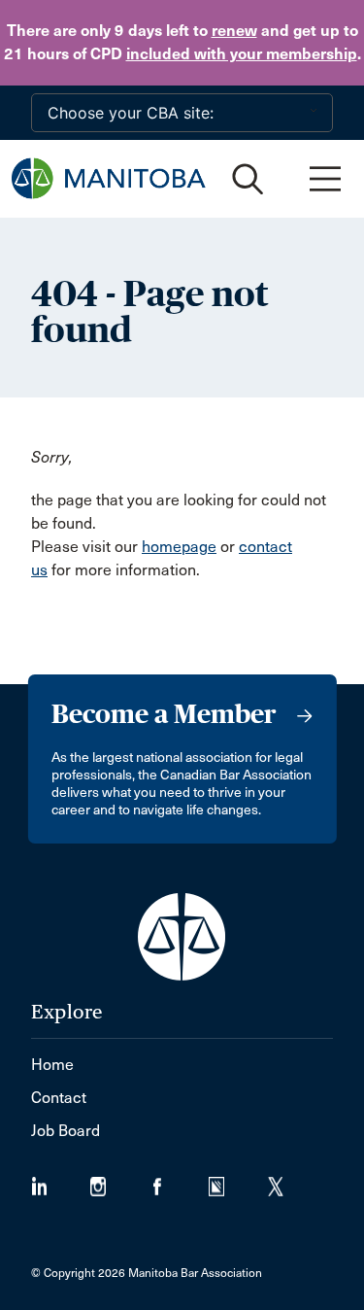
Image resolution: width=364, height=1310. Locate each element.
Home (52, 1064)
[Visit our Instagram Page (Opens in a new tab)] (119, 1180)
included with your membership (241, 54)
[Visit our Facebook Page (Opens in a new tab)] (179, 1180)
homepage (179, 546)
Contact (58, 1097)
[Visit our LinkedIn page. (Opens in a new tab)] (60, 1180)
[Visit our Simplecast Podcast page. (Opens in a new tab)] (238, 1180)
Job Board (65, 1130)
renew (234, 30)
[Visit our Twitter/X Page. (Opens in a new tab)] (288, 1180)
